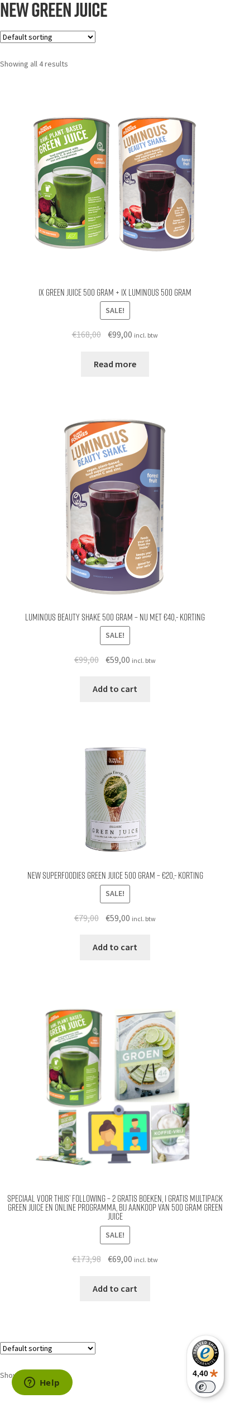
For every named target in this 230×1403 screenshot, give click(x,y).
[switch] (205, 1387)
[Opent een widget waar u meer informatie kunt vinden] (42, 1383)
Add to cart (115, 688)
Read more (115, 363)
